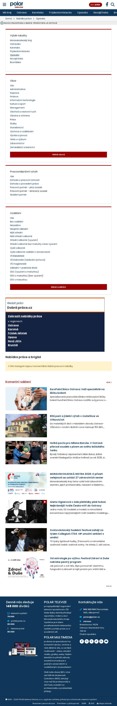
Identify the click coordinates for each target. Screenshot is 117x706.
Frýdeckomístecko (60, 12)
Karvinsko (38, 12)
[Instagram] (87, 641)
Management (17, 107)
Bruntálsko (15, 62)
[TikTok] (96, 641)
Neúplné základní (19, 228)
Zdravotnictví (17, 143)
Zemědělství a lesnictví (22, 147)
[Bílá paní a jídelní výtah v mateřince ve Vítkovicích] (26, 425)
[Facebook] (82, 641)
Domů (8, 18)
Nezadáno (15, 225)
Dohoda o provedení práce (24, 183)
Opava (12, 337)
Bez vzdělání (16, 221)
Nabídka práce (24, 18)
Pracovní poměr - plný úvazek (26, 187)
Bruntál (13, 345)
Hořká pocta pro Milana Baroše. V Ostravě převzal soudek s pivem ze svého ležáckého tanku (77, 446)
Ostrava (22, 12)
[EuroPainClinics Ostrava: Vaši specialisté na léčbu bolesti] (26, 399)
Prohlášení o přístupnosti (68, 703)
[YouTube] (106, 641)
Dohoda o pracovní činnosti (24, 180)
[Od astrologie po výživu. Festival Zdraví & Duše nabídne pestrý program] (26, 568)
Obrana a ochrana (20, 115)
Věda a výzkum (18, 139)
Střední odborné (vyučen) (24, 240)
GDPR (84, 703)
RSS (92, 703)
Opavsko (82, 12)
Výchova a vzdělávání (21, 131)
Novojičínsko (100, 12)
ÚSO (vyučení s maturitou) (24, 271)
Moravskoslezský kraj (21, 40)
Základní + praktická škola (23, 267)
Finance (14, 96)
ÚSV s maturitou (18, 279)
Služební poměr (18, 194)
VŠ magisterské (18, 263)
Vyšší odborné (17, 247)
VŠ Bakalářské (17, 255)
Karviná (13, 329)
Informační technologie (22, 100)
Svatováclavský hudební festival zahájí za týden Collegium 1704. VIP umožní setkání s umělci (77, 533)
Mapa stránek (105, 703)
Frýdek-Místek (17, 333)
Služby (13, 123)
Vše (12, 85)
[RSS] (101, 641)
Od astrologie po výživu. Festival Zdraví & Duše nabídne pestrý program (79, 560)
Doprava (14, 92)
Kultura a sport (18, 103)
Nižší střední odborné (21, 236)
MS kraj (7, 12)
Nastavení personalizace (44, 703)
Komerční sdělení (18, 382)
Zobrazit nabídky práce (25, 316)
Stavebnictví (16, 127)
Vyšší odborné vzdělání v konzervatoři (30, 251)
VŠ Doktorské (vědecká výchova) (27, 259)
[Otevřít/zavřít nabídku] (4, 4)
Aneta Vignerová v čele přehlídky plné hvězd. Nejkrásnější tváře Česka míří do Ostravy (78, 503)
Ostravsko (15, 44)
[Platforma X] (91, 641)
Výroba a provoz (18, 135)
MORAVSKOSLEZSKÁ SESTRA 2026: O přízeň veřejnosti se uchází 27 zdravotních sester (76, 475)
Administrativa (17, 89)
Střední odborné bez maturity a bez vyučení (33, 244)
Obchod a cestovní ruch (23, 111)
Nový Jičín (14, 341)
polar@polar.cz (91, 617)
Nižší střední (16, 232)
